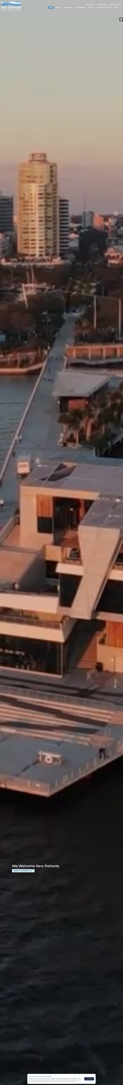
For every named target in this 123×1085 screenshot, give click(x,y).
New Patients (68, 7)
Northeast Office (115, 4)
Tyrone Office (102, 4)
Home (51, 7)
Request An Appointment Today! (23, 870)
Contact (116, 7)
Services (91, 7)
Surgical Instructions (104, 7)
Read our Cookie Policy (70, 1081)
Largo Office (90, 4)
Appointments (80, 7)
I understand (89, 1078)
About (57, 7)
